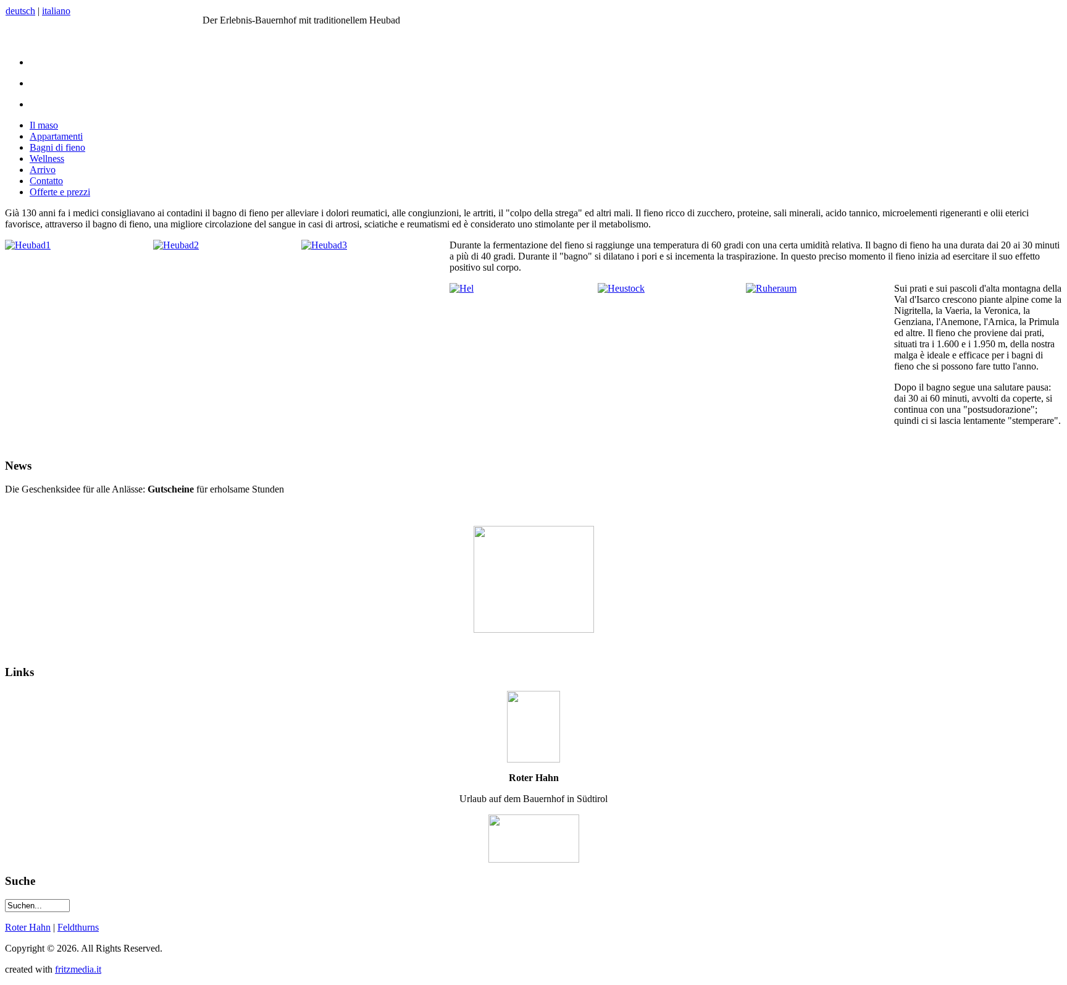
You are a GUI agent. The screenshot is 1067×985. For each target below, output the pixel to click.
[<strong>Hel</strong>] (462, 288)
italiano (56, 11)
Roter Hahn (28, 927)
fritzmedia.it (78, 969)
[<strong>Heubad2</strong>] (176, 245)
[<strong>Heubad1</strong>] (28, 245)
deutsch (20, 11)
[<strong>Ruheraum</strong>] (771, 288)
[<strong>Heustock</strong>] (621, 288)
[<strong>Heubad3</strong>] (324, 245)
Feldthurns (78, 927)
